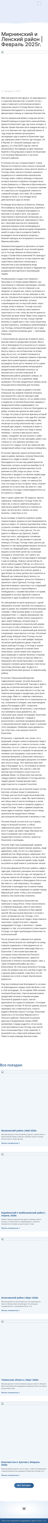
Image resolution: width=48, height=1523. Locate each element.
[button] (39, 3)
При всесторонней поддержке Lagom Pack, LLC (24, 1521)
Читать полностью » (10, 1143)
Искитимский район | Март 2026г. (20, 1297)
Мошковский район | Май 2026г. (19, 1130)
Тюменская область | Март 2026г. (20, 1380)
